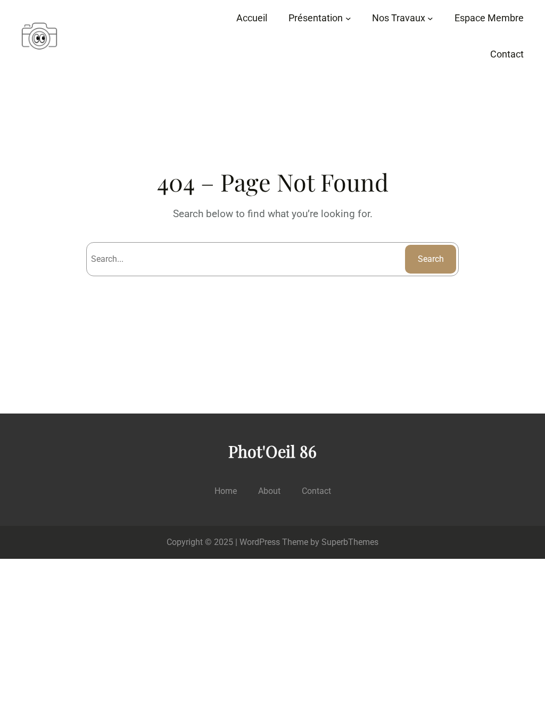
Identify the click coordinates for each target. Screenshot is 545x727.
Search (431, 259)
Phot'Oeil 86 (272, 451)
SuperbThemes (349, 542)
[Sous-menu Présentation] (348, 18)
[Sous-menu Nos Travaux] (430, 18)
